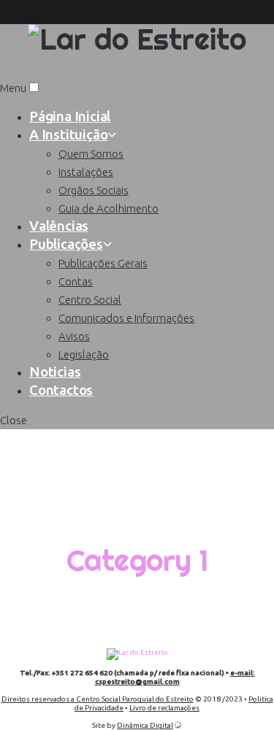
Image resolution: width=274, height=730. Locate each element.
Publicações (66, 244)
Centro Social (89, 299)
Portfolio (137, 502)
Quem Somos (90, 153)
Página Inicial (69, 116)
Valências (58, 226)
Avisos (74, 336)
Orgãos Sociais (93, 190)
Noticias (54, 372)
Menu (13, 88)
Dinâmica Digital (145, 725)
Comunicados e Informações (126, 318)
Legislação (83, 354)
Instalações (85, 172)
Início (137, 443)
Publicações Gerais (103, 263)
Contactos (61, 390)
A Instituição (68, 134)
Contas (75, 281)
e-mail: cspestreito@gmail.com (175, 677)
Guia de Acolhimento (108, 208)
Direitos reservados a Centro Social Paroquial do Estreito (97, 699)
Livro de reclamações (164, 708)
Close (13, 420)
